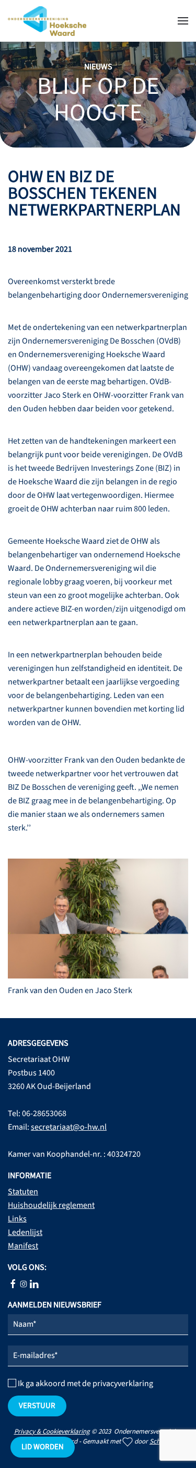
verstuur (37, 1405)
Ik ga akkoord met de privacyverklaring (84, 1383)
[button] (183, 21)
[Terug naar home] (47, 21)
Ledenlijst (25, 1232)
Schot (157, 1441)
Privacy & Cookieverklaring (52, 1431)
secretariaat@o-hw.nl (69, 1127)
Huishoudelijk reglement (51, 1205)
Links (17, 1219)
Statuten (23, 1191)
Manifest (23, 1246)
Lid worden (42, 1446)
